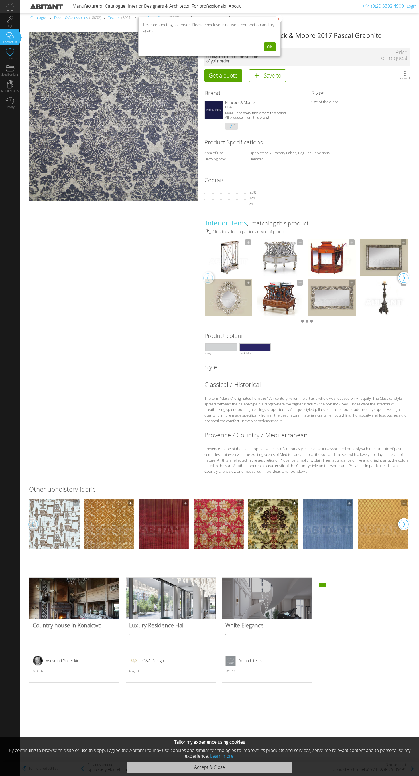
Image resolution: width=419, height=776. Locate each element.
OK (269, 47)
